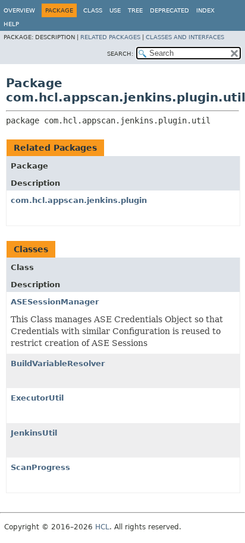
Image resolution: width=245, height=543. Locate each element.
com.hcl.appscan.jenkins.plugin (79, 200)
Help (11, 24)
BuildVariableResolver (58, 363)
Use (115, 10)
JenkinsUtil (34, 432)
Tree (135, 10)
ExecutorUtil (37, 397)
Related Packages (110, 37)
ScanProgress (40, 467)
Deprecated (169, 10)
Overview (19, 10)
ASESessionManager (55, 301)
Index (205, 10)
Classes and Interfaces (185, 37)
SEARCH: (120, 53)
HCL (102, 527)
